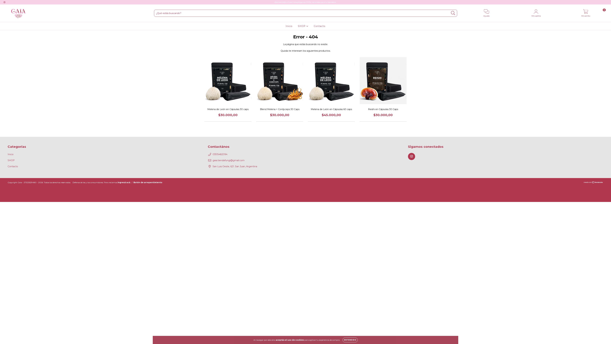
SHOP (302, 26)
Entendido (350, 340)
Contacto (319, 26)
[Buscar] (453, 13)
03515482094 (220, 154)
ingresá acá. (124, 182)
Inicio (289, 26)
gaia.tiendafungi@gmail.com (229, 160)
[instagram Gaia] (4, 2)
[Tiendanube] (593, 182)
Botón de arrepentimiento (147, 182)
